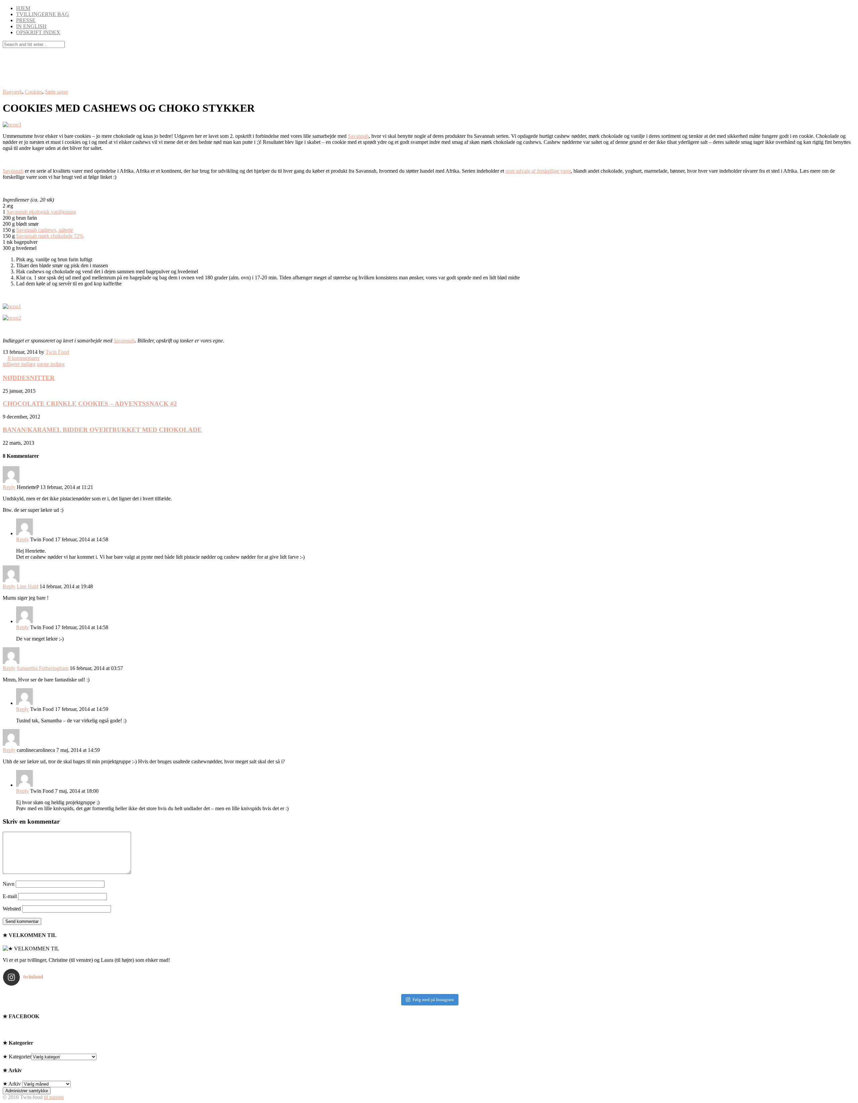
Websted (12, 909)
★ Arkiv (12, 1084)
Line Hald (27, 586)
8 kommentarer (24, 358)
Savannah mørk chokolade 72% (49, 236)
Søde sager (56, 92)
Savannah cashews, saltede (44, 230)
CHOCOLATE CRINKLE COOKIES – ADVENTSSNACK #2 (90, 403)
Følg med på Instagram (433, 999)
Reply (9, 487)
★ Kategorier (17, 1056)
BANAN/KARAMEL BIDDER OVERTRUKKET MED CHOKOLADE (102, 429)
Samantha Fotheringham (42, 668)
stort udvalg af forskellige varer (538, 171)
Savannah (358, 136)
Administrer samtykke (26, 1090)
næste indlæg (51, 364)
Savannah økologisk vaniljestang (41, 212)
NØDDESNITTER (29, 377)
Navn (8, 884)
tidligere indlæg (19, 364)
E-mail (10, 896)
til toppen (54, 1097)
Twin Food (57, 352)
